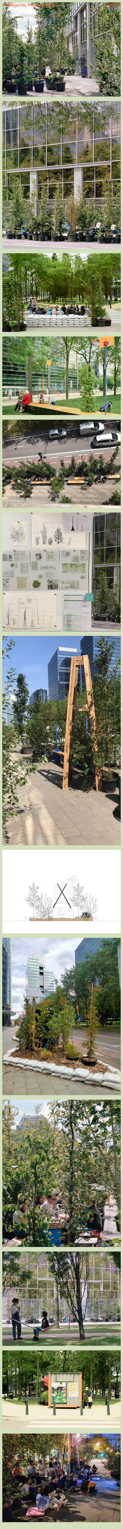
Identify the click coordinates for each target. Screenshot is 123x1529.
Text (115, 5)
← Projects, (14, 5)
